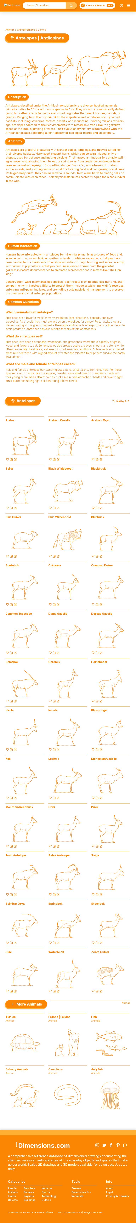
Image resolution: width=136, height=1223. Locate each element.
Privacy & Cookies (117, 1196)
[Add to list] (11, 459)
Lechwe (53, 758)
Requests (77, 1196)
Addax (10, 420)
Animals (10, 29)
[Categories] (128, 5)
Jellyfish (97, 1069)
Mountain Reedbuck (19, 807)
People (12, 1188)
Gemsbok (11, 662)
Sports (46, 1192)
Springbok (55, 903)
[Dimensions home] (12, 5)
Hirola (9, 710)
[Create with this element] (15, 459)
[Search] (71, 5)
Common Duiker (102, 565)
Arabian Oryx (100, 420)
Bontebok (12, 565)
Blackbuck (98, 468)
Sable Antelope (59, 855)
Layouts (29, 1196)
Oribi (51, 807)
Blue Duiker (13, 517)
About (109, 1188)
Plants (12, 1196)
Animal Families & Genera (31, 29)
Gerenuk (54, 662)
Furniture (29, 1188)
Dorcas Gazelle (101, 613)
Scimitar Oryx (15, 903)
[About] (121, 5)
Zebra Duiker (100, 952)
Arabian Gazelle (59, 420)
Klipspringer (99, 710)
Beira (9, 468)
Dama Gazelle (57, 613)
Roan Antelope (15, 855)
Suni (8, 952)
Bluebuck (97, 517)
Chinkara (54, 565)
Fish (94, 1017)
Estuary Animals (16, 1069)
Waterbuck (56, 952)
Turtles (10, 1017)
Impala (52, 710)
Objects (13, 1199)
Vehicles (47, 1188)
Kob (8, 758)
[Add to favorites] (7, 459)
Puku (94, 807)
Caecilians (55, 1069)
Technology (49, 1196)
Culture (46, 1199)
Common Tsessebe (18, 613)
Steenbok (98, 903)
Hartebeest (99, 662)
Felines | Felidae (59, 1017)
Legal (109, 1192)
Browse (76, 1188)
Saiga (95, 855)
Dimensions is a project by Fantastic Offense (30, 1212)
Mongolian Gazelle (104, 758)
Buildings (29, 1199)
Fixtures (29, 1192)
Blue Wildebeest (59, 517)
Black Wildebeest (60, 468)
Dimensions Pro (81, 1192)
